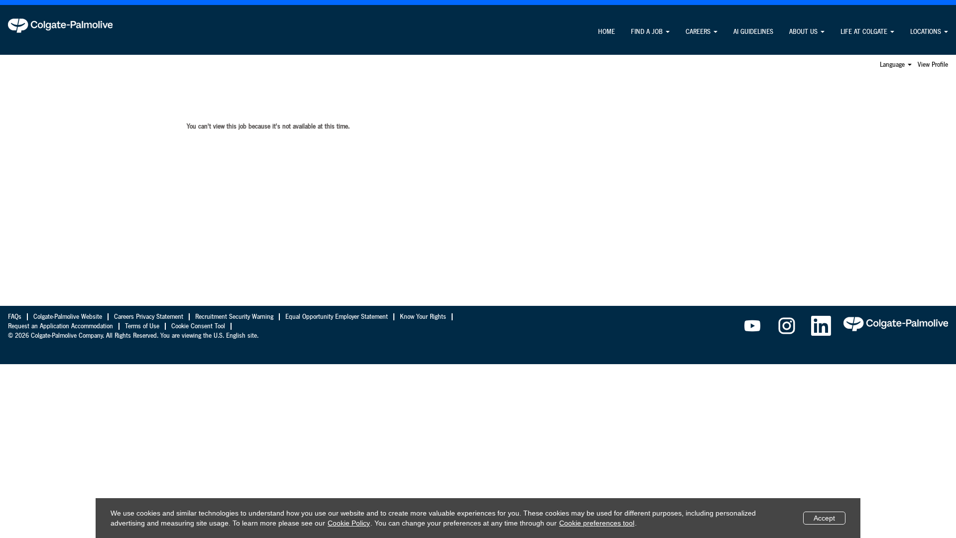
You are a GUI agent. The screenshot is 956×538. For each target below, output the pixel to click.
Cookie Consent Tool (198, 326)
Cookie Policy (349, 523)
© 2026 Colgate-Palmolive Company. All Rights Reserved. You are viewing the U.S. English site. (133, 335)
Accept (824, 518)
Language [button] (893, 64)
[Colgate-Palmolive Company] (60, 25)
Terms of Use (142, 326)
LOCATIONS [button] (926, 31)
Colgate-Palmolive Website (67, 316)
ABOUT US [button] (804, 31)
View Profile (933, 64)
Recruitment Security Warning (234, 316)
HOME (606, 31)
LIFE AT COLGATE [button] (864, 31)
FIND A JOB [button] (648, 31)
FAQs (14, 316)
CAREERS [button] (699, 31)
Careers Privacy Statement (148, 316)
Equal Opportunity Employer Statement (336, 316)
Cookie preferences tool (596, 523)
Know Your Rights (423, 316)
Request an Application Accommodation (60, 326)
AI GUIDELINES (753, 31)
